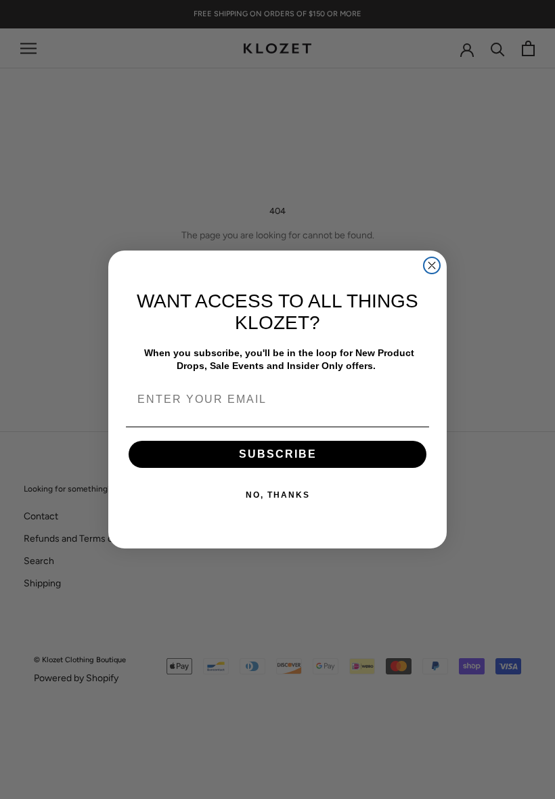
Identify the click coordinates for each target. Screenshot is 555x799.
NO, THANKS (278, 495)
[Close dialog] (432, 265)
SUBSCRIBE (278, 454)
